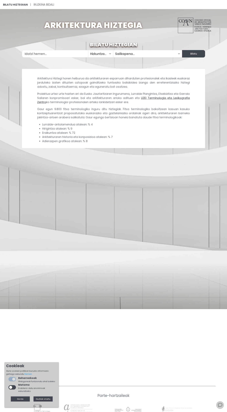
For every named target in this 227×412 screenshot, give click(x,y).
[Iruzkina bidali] (220, 405)
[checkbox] (12, 387)
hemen (28, 374)
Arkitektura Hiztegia (93, 25)
